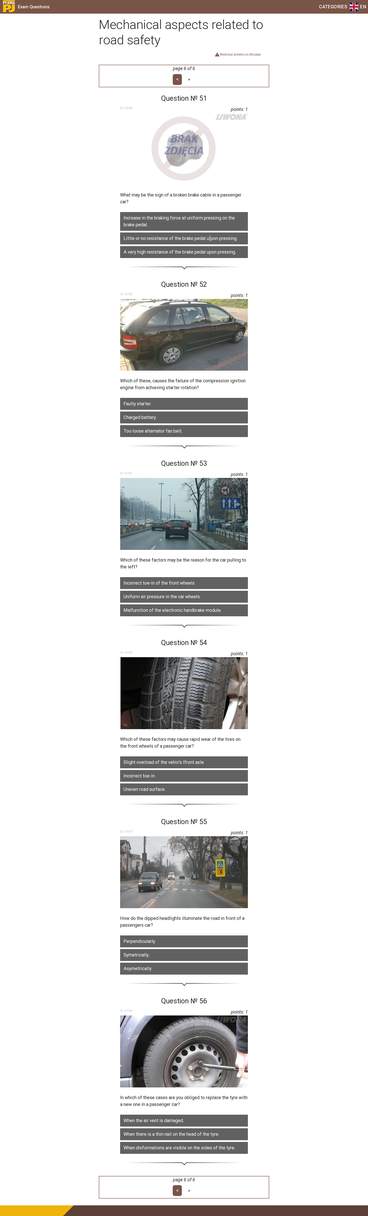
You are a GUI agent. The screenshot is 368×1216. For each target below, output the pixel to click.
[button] (184, 221)
